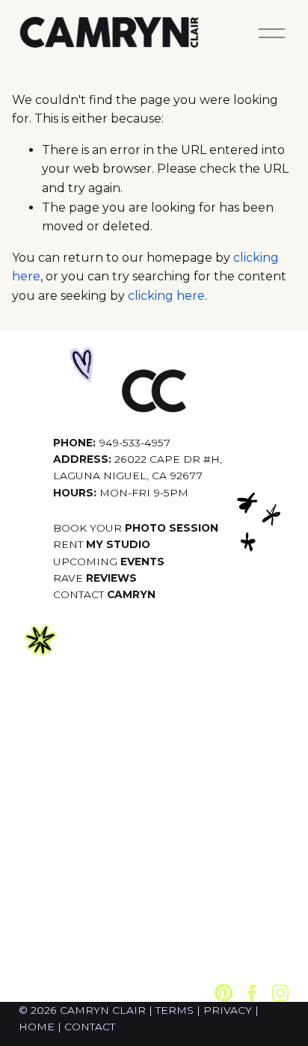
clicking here (166, 296)
